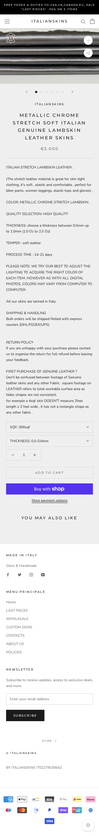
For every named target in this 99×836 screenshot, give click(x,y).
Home (11, 602)
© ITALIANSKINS (21, 753)
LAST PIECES (17, 610)
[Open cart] (92, 21)
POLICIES (14, 652)
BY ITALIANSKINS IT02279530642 (34, 767)
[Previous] (26, 92)
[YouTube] (43, 574)
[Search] (83, 21)
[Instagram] (31, 574)
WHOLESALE (17, 618)
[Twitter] (19, 574)
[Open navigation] (7, 21)
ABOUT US (15, 643)
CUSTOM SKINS (19, 627)
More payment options (50, 500)
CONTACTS (15, 635)
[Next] (72, 92)
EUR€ (47, 740)
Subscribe (25, 715)
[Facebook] (8, 574)
